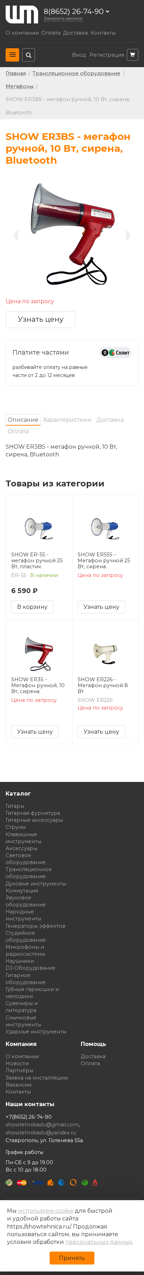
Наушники (20, 961)
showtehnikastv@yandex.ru (41, 1133)
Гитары (15, 806)
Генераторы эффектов (35, 926)
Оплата (50, 33)
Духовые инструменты (36, 884)
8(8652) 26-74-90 (74, 11)
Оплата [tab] (18, 431)
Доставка (75, 33)
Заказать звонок (63, 18)
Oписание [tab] (23, 419)
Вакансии (18, 1085)
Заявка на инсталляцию (37, 1078)
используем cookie (45, 1211)
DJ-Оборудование (31, 968)
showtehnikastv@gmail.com (42, 1124)
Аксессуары (21, 848)
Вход (79, 55)
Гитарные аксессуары (34, 820)
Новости (17, 1063)
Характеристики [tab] (67, 419)
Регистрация (106, 55)
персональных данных (98, 1242)
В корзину (32, 607)
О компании (22, 33)
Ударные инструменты (36, 1031)
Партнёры (19, 1070)
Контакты (103, 33)
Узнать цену (41, 319)
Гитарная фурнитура (33, 813)
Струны (16, 827)
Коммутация (22, 891)
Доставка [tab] (110, 419)
